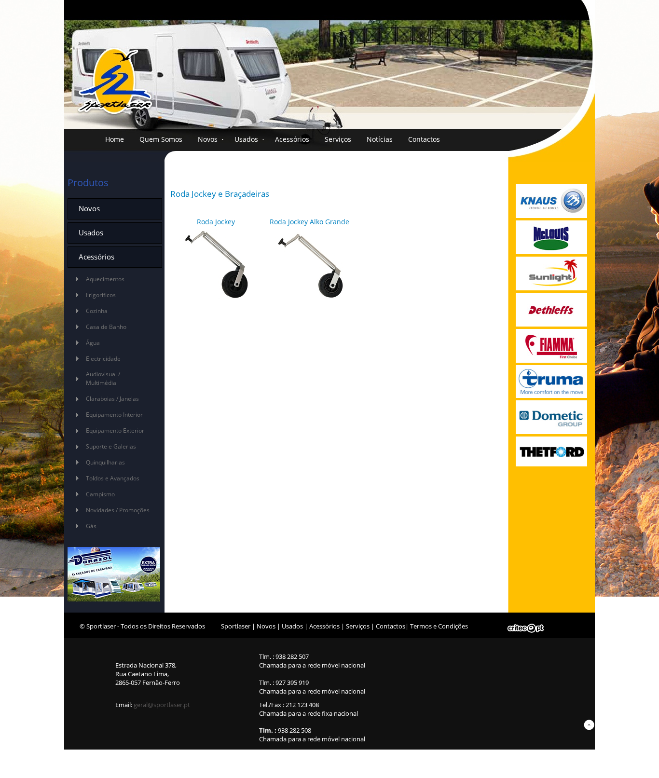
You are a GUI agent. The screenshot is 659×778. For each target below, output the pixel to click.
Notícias (380, 139)
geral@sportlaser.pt (162, 704)
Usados (246, 139)
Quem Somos (160, 139)
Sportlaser (235, 626)
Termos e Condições (439, 626)
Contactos (424, 139)
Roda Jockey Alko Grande (309, 221)
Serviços (338, 139)
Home (114, 139)
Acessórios (292, 139)
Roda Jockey (216, 221)
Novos (208, 139)
